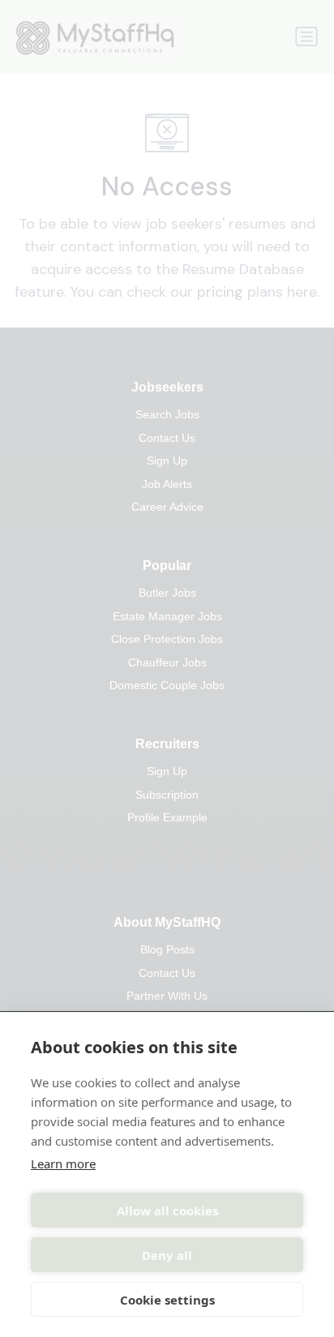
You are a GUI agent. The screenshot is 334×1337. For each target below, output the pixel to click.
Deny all (167, 1255)
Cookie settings (167, 1300)
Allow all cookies (167, 1210)
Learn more (63, 1163)
